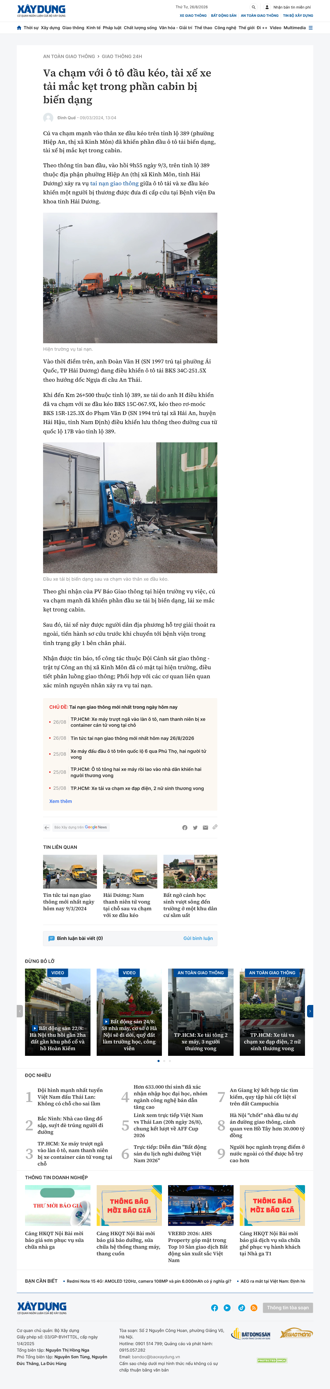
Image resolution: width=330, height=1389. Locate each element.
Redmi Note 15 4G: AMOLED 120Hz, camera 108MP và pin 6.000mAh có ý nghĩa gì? (149, 1281)
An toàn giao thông (259, 16)
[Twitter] (195, 828)
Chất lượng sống (140, 27)
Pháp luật (112, 27)
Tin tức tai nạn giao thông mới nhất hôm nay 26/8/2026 (132, 738)
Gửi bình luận (198, 938)
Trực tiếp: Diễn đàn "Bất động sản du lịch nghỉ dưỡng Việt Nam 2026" (170, 1154)
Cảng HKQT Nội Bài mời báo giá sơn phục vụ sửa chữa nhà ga (54, 1240)
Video (275, 27)
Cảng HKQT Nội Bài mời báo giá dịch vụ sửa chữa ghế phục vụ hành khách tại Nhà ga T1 (270, 1243)
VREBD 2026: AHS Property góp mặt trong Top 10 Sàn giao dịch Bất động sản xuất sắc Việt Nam (198, 1247)
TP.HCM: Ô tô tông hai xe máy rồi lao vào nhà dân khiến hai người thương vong (136, 772)
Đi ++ (262, 27)
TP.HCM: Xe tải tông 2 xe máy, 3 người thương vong (201, 1042)
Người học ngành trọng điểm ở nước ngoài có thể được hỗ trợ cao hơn (267, 1154)
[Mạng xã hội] (241, 1307)
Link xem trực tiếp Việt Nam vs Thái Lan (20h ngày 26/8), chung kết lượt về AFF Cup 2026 (168, 1125)
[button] (159, 1061)
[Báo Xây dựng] (41, 10)
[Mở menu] (310, 27)
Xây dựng (50, 27)
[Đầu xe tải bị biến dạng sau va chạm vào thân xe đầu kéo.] (130, 507)
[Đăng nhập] (267, 7)
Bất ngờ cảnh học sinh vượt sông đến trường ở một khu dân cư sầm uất (190, 905)
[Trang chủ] (19, 27)
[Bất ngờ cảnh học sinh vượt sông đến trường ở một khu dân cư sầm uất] (190, 872)
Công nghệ (225, 27)
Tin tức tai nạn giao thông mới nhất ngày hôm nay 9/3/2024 (68, 902)
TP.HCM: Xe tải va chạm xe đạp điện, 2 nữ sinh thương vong (137, 788)
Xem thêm (60, 801)
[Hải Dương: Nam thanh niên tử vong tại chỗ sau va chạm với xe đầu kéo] (130, 872)
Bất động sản (224, 16)
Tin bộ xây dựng (298, 16)
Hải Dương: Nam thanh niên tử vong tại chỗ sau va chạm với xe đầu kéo (127, 905)
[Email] (205, 828)
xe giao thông (193, 16)
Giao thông (73, 27)
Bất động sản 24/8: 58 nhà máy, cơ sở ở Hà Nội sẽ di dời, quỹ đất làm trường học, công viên (129, 1035)
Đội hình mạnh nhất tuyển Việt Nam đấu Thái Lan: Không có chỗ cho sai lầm (70, 1097)
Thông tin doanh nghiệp (56, 1177)
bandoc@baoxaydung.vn (156, 1356)
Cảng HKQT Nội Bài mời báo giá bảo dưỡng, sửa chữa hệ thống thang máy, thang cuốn (129, 1243)
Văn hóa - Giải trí (175, 27)
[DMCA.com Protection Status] (272, 1360)
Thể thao (203, 27)
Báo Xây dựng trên (69, 827)
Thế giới (246, 27)
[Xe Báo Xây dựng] (296, 1332)
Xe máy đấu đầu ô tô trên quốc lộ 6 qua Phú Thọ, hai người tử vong (138, 754)
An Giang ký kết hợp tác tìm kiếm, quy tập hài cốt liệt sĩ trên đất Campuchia (264, 1097)
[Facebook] (185, 828)
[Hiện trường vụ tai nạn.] (130, 278)
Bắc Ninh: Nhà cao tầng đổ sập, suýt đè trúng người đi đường (70, 1125)
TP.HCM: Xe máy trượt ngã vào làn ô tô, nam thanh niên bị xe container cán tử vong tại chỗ (138, 722)
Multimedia (295, 27)
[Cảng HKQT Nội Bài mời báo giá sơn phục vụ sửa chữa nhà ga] (57, 1205)
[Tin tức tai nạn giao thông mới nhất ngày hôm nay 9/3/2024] (70, 872)
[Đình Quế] (48, 118)
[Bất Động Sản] (251, 1333)
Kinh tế (94, 27)
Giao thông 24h (122, 56)
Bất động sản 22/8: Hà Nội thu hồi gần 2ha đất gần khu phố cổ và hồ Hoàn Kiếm (58, 1038)
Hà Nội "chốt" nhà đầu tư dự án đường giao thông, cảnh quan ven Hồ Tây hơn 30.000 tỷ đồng (267, 1125)
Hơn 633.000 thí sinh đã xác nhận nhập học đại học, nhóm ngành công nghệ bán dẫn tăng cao (171, 1096)
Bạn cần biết (41, 1281)
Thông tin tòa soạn (288, 1308)
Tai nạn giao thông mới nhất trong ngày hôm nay (123, 707)
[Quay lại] (46, 827)
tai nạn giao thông (114, 183)
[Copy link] (215, 828)
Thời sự (31, 27)
